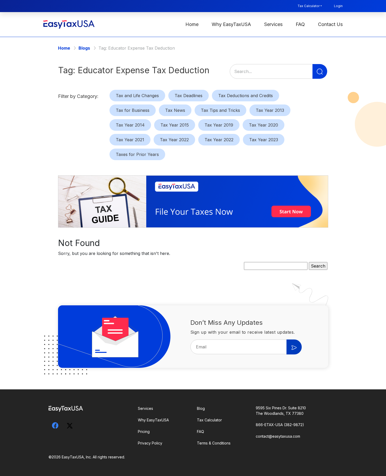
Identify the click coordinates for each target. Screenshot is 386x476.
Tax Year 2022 (174, 139)
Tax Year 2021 (130, 139)
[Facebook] (55, 425)
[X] (69, 424)
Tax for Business (132, 110)
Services (273, 24)
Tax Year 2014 (130, 125)
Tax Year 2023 (263, 139)
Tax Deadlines (188, 95)
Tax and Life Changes (137, 95)
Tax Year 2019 (219, 125)
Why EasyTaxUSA (231, 24)
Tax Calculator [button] (309, 6)
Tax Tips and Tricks (220, 110)
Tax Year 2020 (263, 125)
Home (192, 24)
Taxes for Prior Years (137, 154)
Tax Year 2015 (174, 125)
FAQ (300, 24)
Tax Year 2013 (270, 110)
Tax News (175, 110)
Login (338, 6)
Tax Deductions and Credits (245, 95)
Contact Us (330, 24)
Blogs (84, 48)
